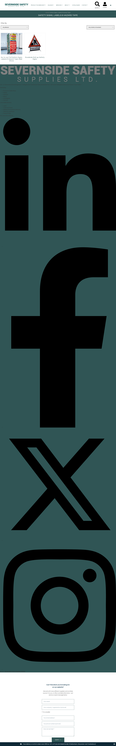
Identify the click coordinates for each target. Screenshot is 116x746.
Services (58, 5)
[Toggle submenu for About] (69, 5)
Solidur (50, 5)
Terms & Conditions (8, 111)
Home (47, 12)
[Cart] (110, 5)
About (67, 5)
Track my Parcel (7, 107)
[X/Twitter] (59, 540)
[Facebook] (59, 427)
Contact (85, 5)
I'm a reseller (46, 712)
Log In (5, 105)
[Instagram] (59, 669)
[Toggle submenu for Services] (62, 5)
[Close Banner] (114, 744)
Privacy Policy (7, 113)
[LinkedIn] (59, 246)
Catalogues (76, 5)
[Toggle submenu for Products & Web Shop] (45, 5)
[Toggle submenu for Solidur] (53, 5)
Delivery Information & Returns (12, 109)
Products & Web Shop (38, 5)
